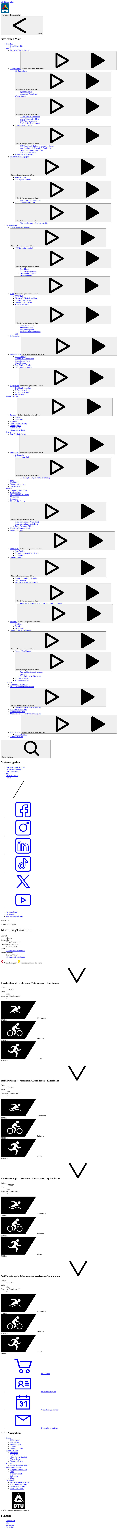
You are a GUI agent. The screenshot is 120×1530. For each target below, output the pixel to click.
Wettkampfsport (11, 912)
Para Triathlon (15, 1444)
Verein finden (15, 1459)
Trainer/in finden (16, 1448)
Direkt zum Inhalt (7, 2)
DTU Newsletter (12, 771)
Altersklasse (14, 1442)
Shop (12, 1478)
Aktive (8, 1438)
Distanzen (14, 1453)
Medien (8, 778)
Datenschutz (10, 1521)
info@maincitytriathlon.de (15, 957)
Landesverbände (16, 1474)
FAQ (7, 1523)
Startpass (9, 1463)
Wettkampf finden (17, 1489)
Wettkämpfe (10, 914)
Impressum (10, 1525)
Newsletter (10, 1527)
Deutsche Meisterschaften (19, 1482)
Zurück (39, 34)
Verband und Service (13, 1467)
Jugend (13, 1446)
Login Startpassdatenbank (19, 1465)
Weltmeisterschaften (17, 1486)
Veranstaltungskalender (14, 916)
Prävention (14, 1476)
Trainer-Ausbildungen (14, 769)
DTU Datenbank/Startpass (15, 767)
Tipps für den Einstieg (18, 1457)
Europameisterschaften (18, 1484)
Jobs (7, 774)
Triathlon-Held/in (12, 776)
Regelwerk (14, 1455)
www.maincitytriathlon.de (15, 951)
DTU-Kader (14, 1440)
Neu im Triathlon (12, 1451)
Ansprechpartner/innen (18, 1470)
